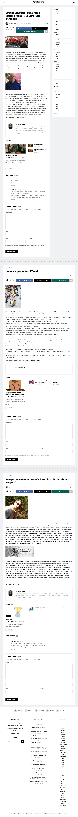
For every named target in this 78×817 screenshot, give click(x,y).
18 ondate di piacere (36, 751)
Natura (57, 88)
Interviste (57, 34)
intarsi (20, 360)
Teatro (57, 46)
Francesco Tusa (14, 23)
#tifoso (17, 117)
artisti (10, 584)
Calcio (57, 21)
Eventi (55, 32)
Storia (57, 68)
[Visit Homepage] (39, 2)
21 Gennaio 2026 (38, 384)
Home (6, 9)
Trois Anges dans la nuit (38, 144)
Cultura (56, 61)
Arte (55, 49)
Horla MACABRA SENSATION (15, 725)
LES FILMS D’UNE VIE (36, 742)
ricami (27, 360)
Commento (8, 212)
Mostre (57, 58)
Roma (17, 584)
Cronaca (16, 9)
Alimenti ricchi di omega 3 (15, 723)
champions (22, 117)
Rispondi (13, 185)
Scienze (56, 86)
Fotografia (58, 56)
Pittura (57, 54)
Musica (56, 24)
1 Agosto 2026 (21, 157)
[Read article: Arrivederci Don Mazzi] (15, 149)
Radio (57, 100)
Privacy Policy (65, 813)
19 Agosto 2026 (21, 621)
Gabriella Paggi (14, 275)
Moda (55, 78)
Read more (10, 168)
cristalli (10, 360)
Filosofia (57, 66)
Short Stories (58, 72)
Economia (58, 16)
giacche (15, 360)
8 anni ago (23, 23)
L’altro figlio (8, 619)
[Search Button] (74, 2)
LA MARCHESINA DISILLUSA (40, 607)
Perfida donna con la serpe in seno (38, 781)
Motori (57, 104)
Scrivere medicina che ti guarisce (15, 728)
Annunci (56, 113)
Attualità (11, 9)
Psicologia (58, 94)
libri (13, 584)
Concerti (57, 29)
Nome (7, 231)
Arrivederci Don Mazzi (11, 155)
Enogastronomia (58, 81)
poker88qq (13, 641)
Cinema (57, 44)
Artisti (57, 27)
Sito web (30, 238)
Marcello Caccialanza (12, 157)
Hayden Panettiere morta (38, 760)
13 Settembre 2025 (57, 384)
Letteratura (58, 64)
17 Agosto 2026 (38, 609)
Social (57, 106)
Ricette (57, 83)
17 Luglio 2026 (37, 152)
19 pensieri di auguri (15, 733)
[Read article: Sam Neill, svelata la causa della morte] (30, 150)
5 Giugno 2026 (21, 396)
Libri (56, 70)
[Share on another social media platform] (46, 31)
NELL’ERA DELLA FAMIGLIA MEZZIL (38, 755)
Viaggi (57, 36)
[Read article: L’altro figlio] (15, 612)
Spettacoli (56, 40)
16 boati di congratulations (38, 773)
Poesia (57, 75)
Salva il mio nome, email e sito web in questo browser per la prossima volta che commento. (26, 246)
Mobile (57, 108)
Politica (57, 13)
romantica (33, 360)
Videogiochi (58, 110)
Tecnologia (56, 97)
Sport (55, 19)
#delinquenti (11, 117)
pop (23, 360)
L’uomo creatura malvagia (58, 608)
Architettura (58, 52)
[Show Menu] (4, 2)
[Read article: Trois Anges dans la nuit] (30, 145)
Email (7, 238)
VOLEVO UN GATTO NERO (38, 768)
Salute (55, 92)
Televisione (58, 42)
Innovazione (58, 102)
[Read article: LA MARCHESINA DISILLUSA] (31, 609)
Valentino (39, 360)
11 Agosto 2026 (57, 610)
